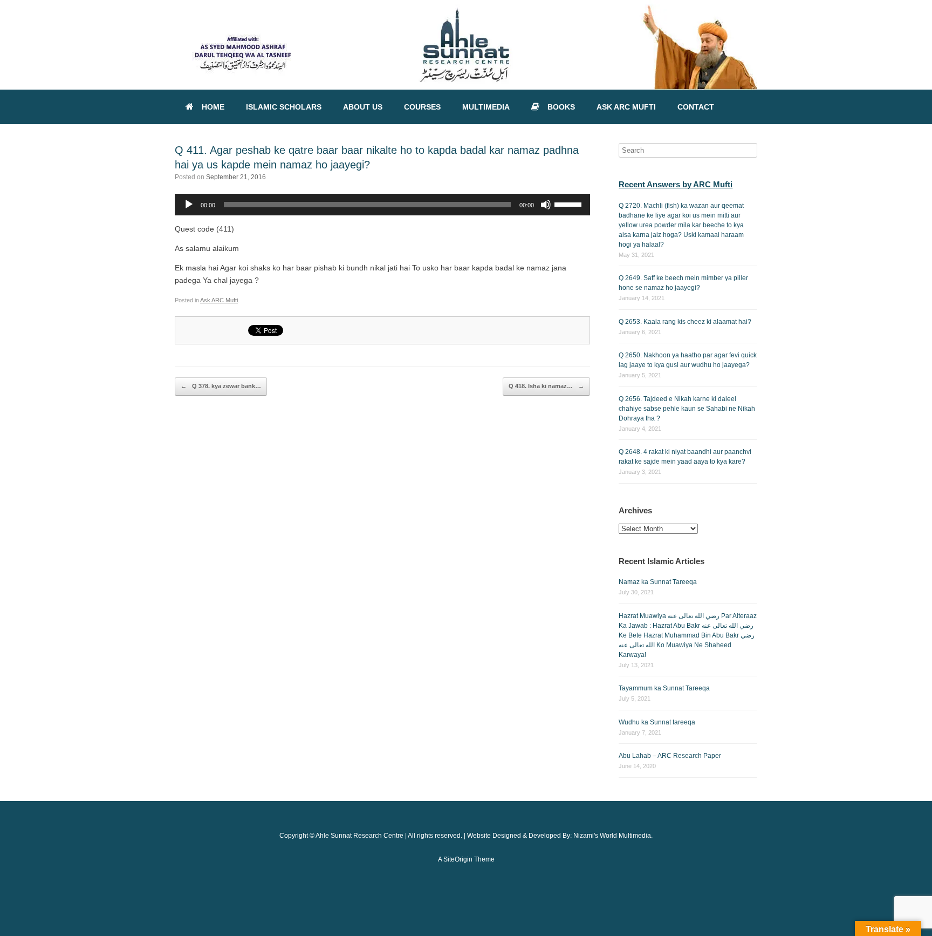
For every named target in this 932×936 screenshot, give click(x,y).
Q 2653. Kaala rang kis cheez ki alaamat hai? (685, 321)
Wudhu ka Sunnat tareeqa (657, 722)
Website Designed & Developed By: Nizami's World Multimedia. (560, 835)
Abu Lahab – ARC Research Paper (670, 755)
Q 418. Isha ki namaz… (546, 386)
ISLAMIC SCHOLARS (283, 107)
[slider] (569, 203)
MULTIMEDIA (486, 107)
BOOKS (561, 107)
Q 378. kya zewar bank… (221, 386)
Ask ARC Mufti (219, 300)
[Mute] (545, 204)
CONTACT (695, 107)
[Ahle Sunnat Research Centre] (466, 45)
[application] (382, 204)
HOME (213, 107)
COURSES (422, 107)
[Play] (188, 204)
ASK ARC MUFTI (626, 107)
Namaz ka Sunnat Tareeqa (658, 582)
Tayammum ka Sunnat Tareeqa (664, 688)
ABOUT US (362, 107)
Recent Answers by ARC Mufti (675, 184)
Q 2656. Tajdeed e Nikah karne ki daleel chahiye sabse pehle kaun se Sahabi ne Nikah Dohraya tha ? (687, 408)
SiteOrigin (457, 859)
